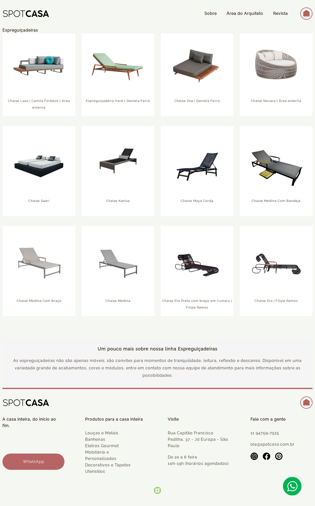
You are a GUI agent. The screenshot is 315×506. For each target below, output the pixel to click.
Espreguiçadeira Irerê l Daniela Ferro (118, 101)
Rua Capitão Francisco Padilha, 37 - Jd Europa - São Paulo (198, 439)
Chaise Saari (38, 201)
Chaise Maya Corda (197, 201)
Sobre (211, 13)
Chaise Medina (117, 301)
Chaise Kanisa (118, 201)
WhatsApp (33, 461)
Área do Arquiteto (245, 13)
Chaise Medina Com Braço (39, 301)
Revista (280, 13)
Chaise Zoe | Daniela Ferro (197, 101)
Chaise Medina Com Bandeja (276, 201)
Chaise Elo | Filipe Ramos (276, 301)
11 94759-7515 (265, 433)
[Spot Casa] (25, 13)
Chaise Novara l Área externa (276, 101)
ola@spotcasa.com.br (273, 444)
